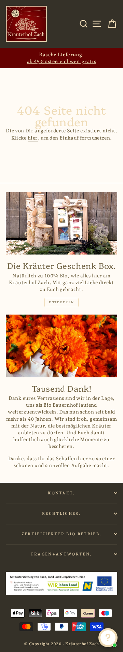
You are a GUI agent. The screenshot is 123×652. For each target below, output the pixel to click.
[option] (61, 58)
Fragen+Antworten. (61, 554)
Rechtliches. (61, 513)
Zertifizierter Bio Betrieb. (61, 534)
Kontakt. (61, 493)
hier (33, 138)
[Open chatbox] (108, 637)
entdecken (61, 302)
